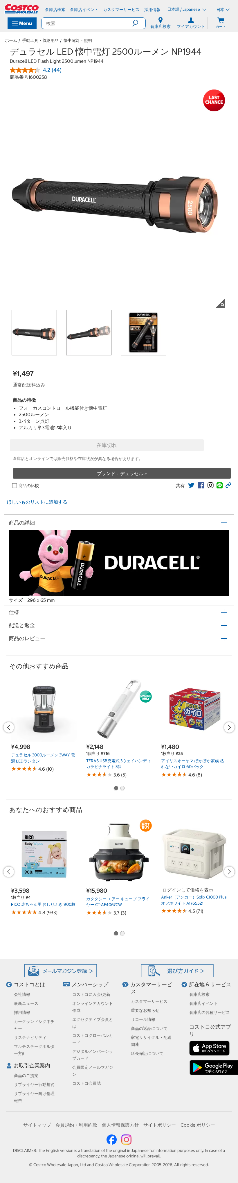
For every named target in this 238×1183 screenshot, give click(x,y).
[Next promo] (229, 727)
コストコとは (29, 984)
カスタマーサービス (149, 1001)
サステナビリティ (30, 1037)
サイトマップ (37, 1125)
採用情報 (22, 1012)
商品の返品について (149, 1028)
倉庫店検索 (199, 994)
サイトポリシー (159, 1125)
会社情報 (22, 994)
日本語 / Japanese (184, 9)
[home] (22, 8)
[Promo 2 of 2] (122, 788)
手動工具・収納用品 (40, 40)
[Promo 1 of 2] (115, 788)
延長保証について (147, 1053)
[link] (191, 485)
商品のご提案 (26, 1075)
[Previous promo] (8, 727)
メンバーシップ (90, 984)
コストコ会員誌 (86, 1083)
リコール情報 (143, 1019)
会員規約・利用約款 (76, 1125)
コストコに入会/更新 (91, 994)
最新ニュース (26, 1003)
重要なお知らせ (145, 1010)
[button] (138, 23)
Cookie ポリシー (198, 1125)
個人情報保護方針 (120, 1125)
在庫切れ (106, 445)
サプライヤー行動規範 (34, 1084)
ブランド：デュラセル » (122, 473)
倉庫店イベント (203, 1003)
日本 (220, 9)
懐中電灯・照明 (78, 40)
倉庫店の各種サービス (209, 1012)
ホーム (11, 40)
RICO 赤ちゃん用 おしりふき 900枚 (43, 904)
